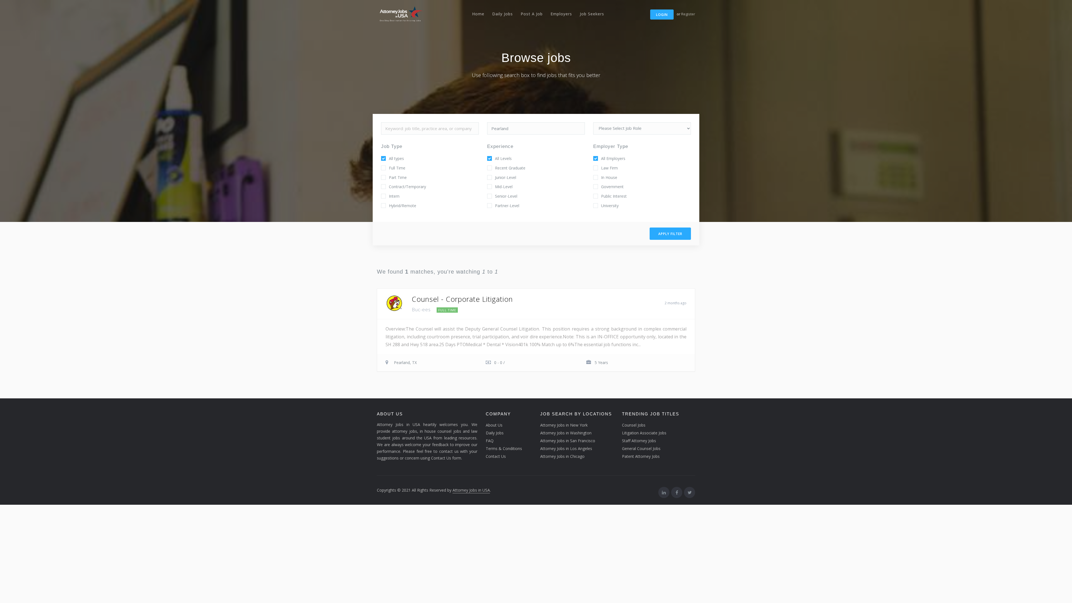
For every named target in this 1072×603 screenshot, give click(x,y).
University (610, 205)
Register (688, 13)
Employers (561, 13)
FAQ (490, 440)
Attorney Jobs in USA (471, 490)
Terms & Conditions (504, 448)
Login (662, 14)
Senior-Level (506, 196)
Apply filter (670, 233)
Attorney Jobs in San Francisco (567, 440)
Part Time (398, 177)
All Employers (613, 158)
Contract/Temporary (407, 186)
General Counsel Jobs (641, 448)
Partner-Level (507, 205)
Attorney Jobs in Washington (566, 433)
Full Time (397, 168)
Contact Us (496, 456)
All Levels (503, 158)
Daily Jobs (502, 13)
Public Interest (614, 196)
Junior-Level (505, 177)
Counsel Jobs (633, 425)
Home (478, 13)
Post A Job (532, 13)
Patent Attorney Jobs (641, 456)
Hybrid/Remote (402, 205)
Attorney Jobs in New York (564, 425)
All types (396, 158)
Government (612, 186)
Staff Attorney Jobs (639, 440)
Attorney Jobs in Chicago (562, 456)
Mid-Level (504, 186)
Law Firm (609, 168)
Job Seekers (592, 13)
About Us (494, 425)
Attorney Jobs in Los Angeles (566, 448)
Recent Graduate (510, 168)
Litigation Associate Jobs (644, 433)
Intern (394, 196)
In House (609, 177)
